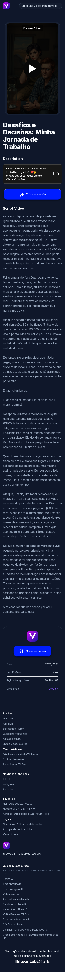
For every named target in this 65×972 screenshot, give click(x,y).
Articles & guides (12, 738)
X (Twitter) (9, 789)
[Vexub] (32, 845)
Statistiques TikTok (13, 728)
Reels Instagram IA (13, 889)
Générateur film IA (13, 924)
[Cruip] (6, 5)
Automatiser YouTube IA (16, 899)
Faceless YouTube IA (14, 904)
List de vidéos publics (15, 743)
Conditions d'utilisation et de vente (22, 824)
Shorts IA (8, 878)
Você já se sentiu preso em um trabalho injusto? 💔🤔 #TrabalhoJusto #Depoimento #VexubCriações (26, 174)
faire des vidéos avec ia (16, 919)
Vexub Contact (11, 834)
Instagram (8, 784)
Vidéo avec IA (11, 894)
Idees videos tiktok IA (15, 909)
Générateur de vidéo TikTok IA (20, 754)
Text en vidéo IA (12, 883)
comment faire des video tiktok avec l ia (25, 929)
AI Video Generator (14, 759)
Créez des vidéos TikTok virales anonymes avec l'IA (30, 936)
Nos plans (8, 718)
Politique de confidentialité (18, 829)
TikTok (7, 778)
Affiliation (8, 723)
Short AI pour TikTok (14, 764)
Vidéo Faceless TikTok (16, 914)
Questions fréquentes (15, 733)
